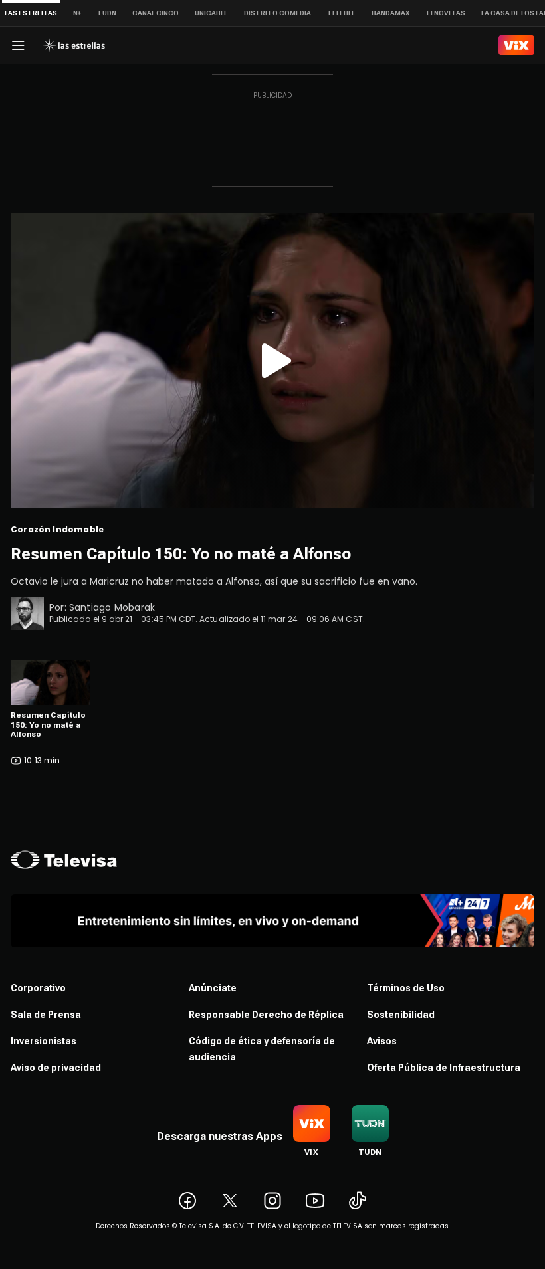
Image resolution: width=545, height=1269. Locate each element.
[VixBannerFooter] (272, 920)
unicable (211, 13)
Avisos (382, 1041)
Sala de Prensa (46, 1014)
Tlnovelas (445, 13)
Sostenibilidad (401, 1014)
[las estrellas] (74, 45)
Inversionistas (43, 1041)
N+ (77, 13)
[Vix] (516, 45)
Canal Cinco (155, 13)
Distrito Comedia (277, 13)
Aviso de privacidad (56, 1067)
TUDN (106, 13)
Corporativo (38, 988)
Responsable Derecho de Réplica (266, 1014)
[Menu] (18, 45)
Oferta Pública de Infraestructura (443, 1067)
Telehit (341, 13)
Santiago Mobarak (112, 607)
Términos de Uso (406, 988)
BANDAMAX (390, 13)
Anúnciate (213, 988)
